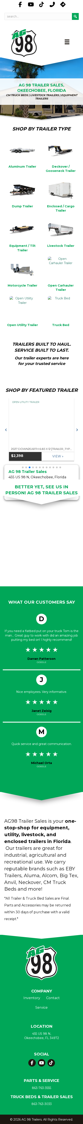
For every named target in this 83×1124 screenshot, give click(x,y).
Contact (53, 998)
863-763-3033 (41, 1104)
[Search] (75, 16)
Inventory (31, 998)
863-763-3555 (41, 1088)
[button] (6, 430)
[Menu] (67, 42)
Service (41, 1008)
